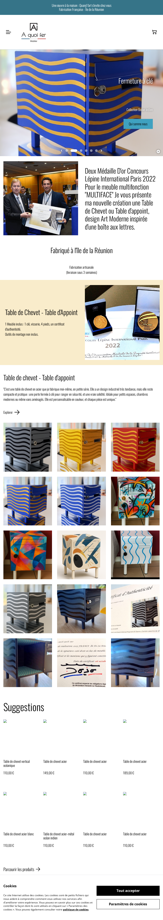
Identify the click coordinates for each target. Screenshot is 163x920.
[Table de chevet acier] (81, 447)
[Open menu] (8, 32)
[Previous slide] (62, 150)
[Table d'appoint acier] (135, 447)
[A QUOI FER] (33, 32)
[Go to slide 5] (91, 150)
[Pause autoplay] (158, 151)
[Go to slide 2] (73, 150)
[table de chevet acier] (27, 447)
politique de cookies (76, 909)
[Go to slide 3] (81, 150)
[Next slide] (101, 150)
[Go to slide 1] (66, 150)
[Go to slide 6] (96, 150)
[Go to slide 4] (86, 150)
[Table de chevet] (27, 501)
